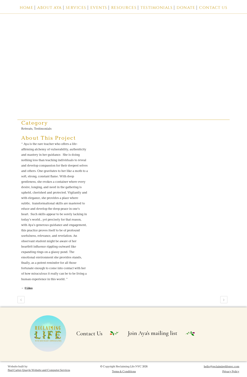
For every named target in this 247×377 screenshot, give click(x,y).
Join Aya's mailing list (152, 333)
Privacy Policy (230, 371)
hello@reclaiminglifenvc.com (221, 366)
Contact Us (89, 333)
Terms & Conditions (124, 371)
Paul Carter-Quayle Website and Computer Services (39, 370)
